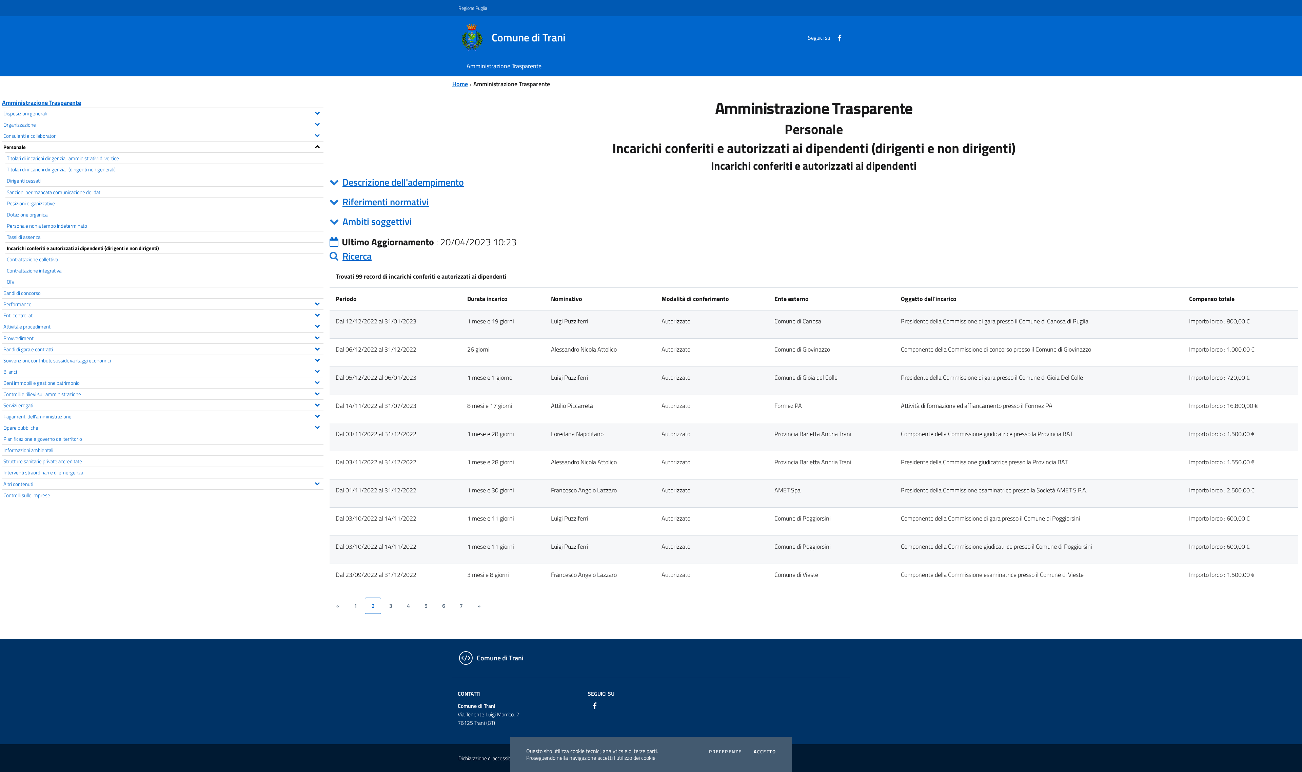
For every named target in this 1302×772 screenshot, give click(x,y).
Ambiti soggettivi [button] (377, 221)
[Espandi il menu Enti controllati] (317, 314)
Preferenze (725, 751)
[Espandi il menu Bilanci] (317, 370)
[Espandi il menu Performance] (317, 303)
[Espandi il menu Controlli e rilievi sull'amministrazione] (317, 393)
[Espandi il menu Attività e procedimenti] (317, 325)
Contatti (469, 694)
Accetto (765, 751)
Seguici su (601, 694)
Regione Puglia (472, 8)
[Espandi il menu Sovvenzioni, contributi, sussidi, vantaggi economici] (317, 359)
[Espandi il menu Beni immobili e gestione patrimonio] (317, 382)
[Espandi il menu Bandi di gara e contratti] (317, 348)
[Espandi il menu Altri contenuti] (317, 483)
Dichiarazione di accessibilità (488, 758)
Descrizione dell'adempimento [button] (403, 182)
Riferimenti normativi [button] (385, 201)
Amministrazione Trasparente (41, 102)
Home (460, 84)
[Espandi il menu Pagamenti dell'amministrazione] (317, 415)
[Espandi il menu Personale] (317, 146)
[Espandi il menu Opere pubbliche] (317, 426)
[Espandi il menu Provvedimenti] (317, 337)
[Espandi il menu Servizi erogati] (317, 404)
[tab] (814, 182)
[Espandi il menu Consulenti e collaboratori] (317, 135)
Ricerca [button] (357, 256)
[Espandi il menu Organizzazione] (317, 123)
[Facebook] (837, 37)
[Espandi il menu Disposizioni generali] (317, 112)
